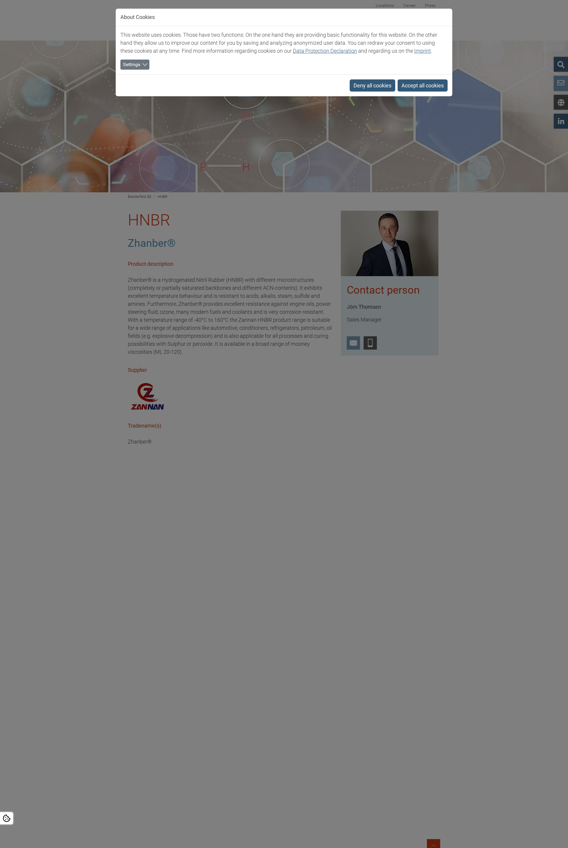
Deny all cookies (372, 85)
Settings (131, 64)
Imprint (422, 51)
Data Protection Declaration (325, 51)
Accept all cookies (422, 85)
